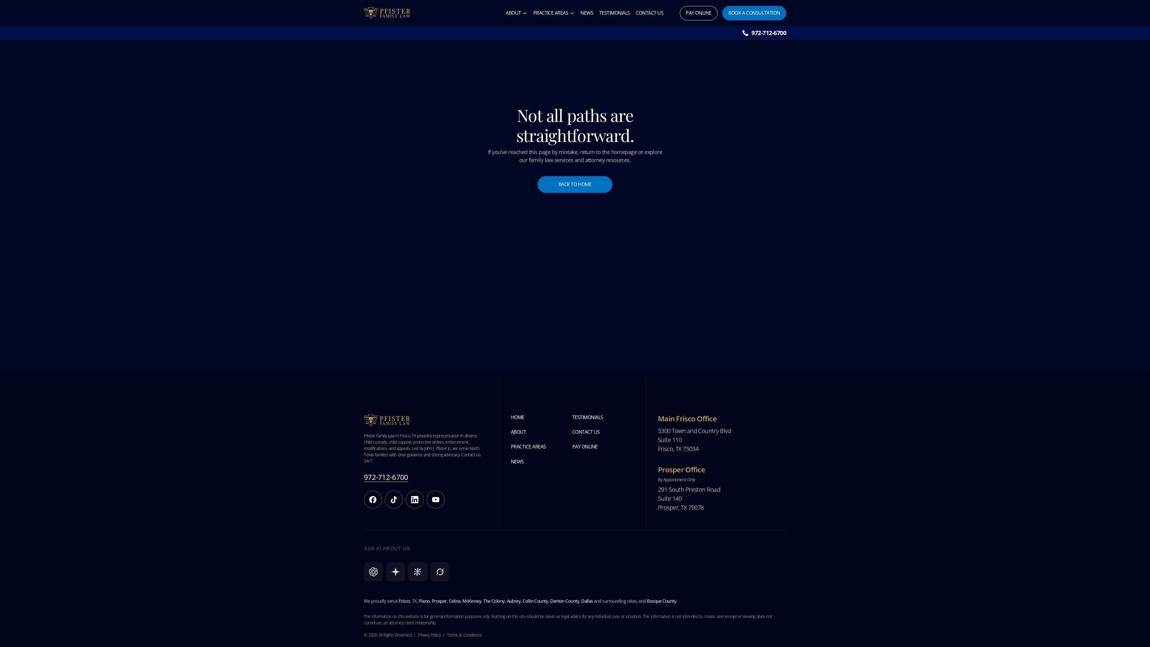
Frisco (404, 601)
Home (517, 417)
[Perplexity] (395, 571)
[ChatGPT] (373, 571)
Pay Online (585, 446)
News (586, 13)
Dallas (587, 601)
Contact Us (650, 13)
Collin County (535, 601)
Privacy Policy (429, 635)
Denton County (564, 601)
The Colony (494, 601)
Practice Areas (550, 13)
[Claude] (417, 571)
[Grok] (440, 571)
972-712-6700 (768, 33)
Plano (424, 601)
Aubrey (514, 601)
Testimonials (614, 13)
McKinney (471, 601)
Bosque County (661, 601)
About (513, 13)
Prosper (439, 601)
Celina (455, 601)
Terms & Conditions (464, 635)
